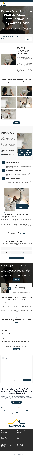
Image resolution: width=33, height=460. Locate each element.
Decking (18, 438)
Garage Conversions (4, 444)
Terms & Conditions (19, 458)
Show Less (16, 122)
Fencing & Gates (19, 437)
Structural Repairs (4, 446)
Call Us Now (16, 279)
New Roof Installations (4, 432)
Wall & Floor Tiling (19, 449)
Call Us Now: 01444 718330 (17, 257)
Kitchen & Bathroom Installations (6, 445)
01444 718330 (17, 1)
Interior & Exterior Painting (21, 446)
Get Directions (27, 380)
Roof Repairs (3, 433)
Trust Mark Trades (20, 454)
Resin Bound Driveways (20, 433)
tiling (18, 225)
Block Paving (19, 432)
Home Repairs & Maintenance (5, 449)
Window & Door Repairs (20, 445)
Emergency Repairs (4, 438)
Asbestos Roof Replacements (5, 447)
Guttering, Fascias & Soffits (5, 436)
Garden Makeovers (20, 436)
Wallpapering (19, 447)
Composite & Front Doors (20, 444)
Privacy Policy (13, 458)
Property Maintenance (28, 60)
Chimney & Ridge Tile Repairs (5, 437)
